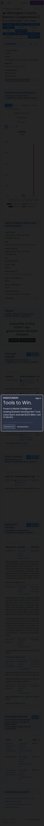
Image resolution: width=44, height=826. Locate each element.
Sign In (38, 398)
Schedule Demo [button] (23, 427)
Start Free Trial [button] (9, 427)
